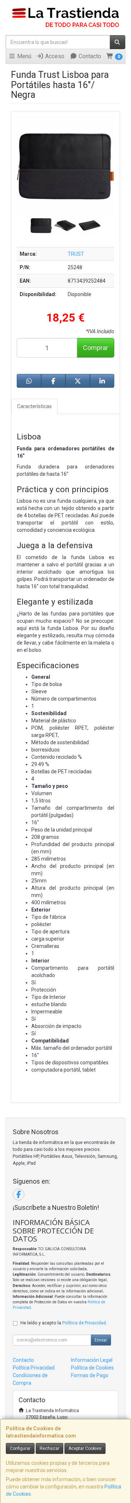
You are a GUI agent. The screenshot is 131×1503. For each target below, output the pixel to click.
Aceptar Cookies (85, 1448)
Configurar (20, 1448)
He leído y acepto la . (63, 1322)
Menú (23, 56)
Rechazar (49, 1448)
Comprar (95, 347)
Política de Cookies (92, 1368)
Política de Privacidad (84, 1322)
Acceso (54, 56)
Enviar (101, 1340)
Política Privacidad (34, 1368)
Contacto (89, 56)
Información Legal (91, 1360)
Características (34, 406)
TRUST (76, 254)
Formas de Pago (89, 1375)
